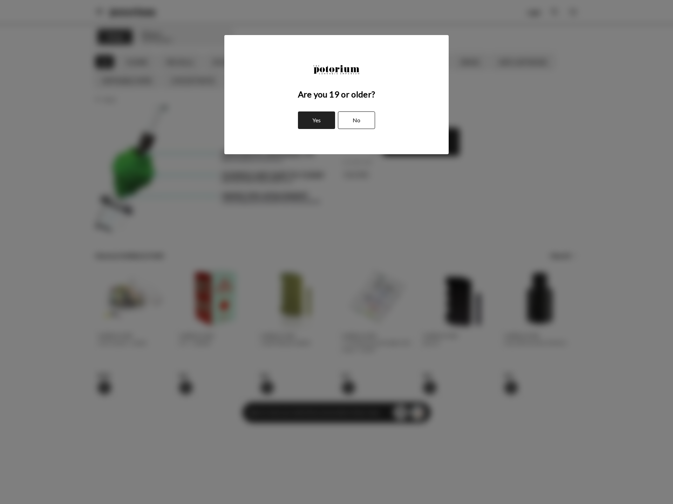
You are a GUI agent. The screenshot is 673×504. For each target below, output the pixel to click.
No (356, 120)
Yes (316, 120)
